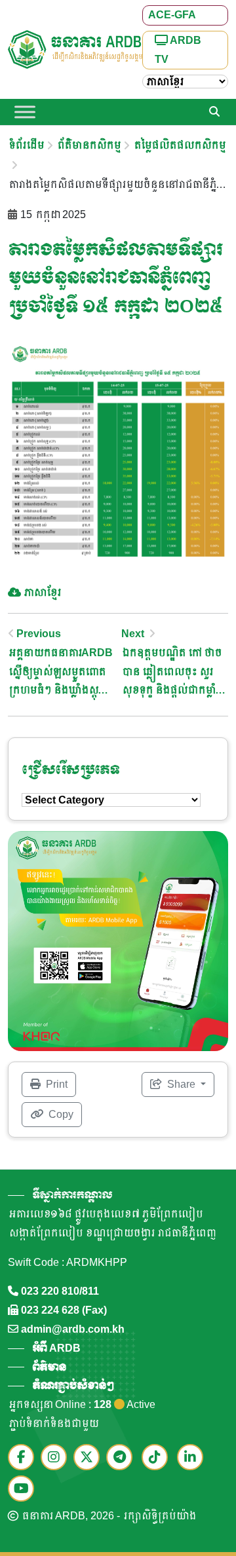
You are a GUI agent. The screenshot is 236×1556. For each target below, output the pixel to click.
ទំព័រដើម (25, 145)
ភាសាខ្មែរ (41, 592)
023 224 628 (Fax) (64, 1310)
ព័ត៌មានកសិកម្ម (88, 145)
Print (55, 1084)
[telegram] (122, 1458)
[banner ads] (118, 940)
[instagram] (57, 1458)
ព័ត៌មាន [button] (49, 1367)
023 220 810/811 (60, 1291)
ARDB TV (178, 50)
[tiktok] (158, 1458)
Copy (59, 1114)
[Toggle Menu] (24, 112)
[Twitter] (89, 1458)
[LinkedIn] (193, 1458)
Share (181, 1084)
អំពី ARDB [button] (56, 1348)
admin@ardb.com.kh (73, 1329)
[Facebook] (24, 1458)
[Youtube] (24, 1489)
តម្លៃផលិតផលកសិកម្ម (179, 145)
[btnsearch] (214, 112)
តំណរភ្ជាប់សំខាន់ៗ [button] (72, 1385)
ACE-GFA (172, 14)
